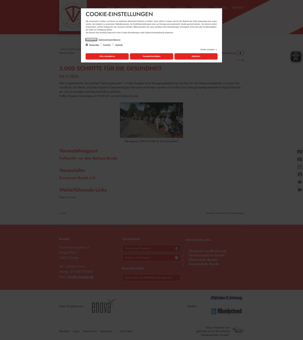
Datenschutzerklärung (109, 39)
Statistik (119, 45)
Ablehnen (196, 56)
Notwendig (94, 45)
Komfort (107, 45)
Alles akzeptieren (107, 56)
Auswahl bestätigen (151, 56)
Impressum (91, 39)
